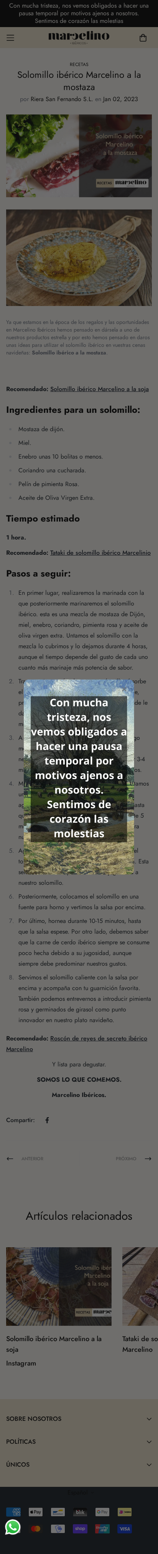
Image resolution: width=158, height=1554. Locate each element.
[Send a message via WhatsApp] (13, 1527)
